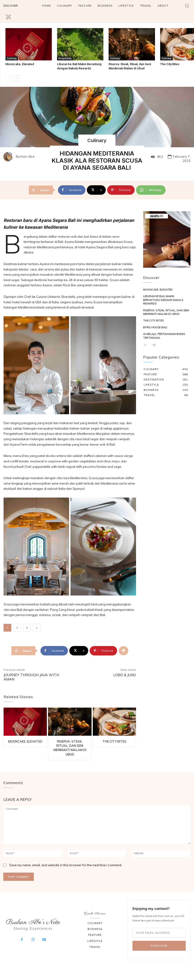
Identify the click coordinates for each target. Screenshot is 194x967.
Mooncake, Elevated (19, 64)
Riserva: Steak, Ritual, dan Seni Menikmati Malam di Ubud (166, 312)
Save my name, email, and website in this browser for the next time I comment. (65, 865)
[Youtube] (44, 939)
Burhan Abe (25, 156)
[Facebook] (21, 939)
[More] (123, 650)
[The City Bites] (114, 722)
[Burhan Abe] (9, 156)
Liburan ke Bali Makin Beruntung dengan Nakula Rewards (163, 300)
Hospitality (64, 58)
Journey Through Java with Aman (31, 677)
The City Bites (169, 64)
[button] (187, 5)
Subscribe (159, 945)
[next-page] (17, 78)
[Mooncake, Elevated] (28, 44)
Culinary (12, 58)
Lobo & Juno (124, 675)
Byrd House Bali (155, 327)
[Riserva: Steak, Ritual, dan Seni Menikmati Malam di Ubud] (132, 44)
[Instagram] (33, 939)
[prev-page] (8, 78)
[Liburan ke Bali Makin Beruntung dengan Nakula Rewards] (80, 44)
